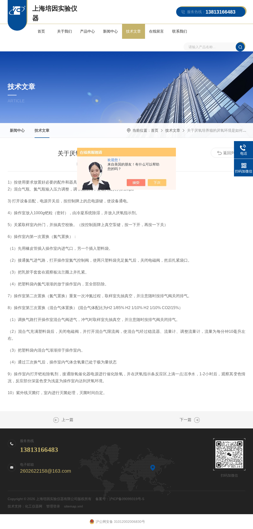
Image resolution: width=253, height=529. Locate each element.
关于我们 (64, 31)
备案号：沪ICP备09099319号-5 (119, 499)
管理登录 (53, 506)
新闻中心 (110, 31)
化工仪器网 (33, 506)
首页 (41, 31)
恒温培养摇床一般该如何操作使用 (197, 420)
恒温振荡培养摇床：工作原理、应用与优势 (56, 420)
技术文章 (133, 31)
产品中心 (87, 31)
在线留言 (156, 31)
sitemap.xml (73, 506)
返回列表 (231, 153)
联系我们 (179, 31)
